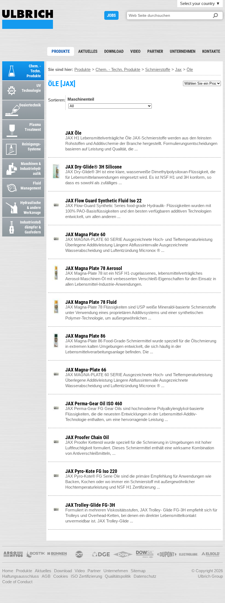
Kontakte (211, 51)
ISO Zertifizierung (86, 576)
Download (113, 51)
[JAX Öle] (218, 132)
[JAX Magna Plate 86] (218, 334)
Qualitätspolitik (118, 576)
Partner (155, 51)
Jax (178, 69)
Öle (190, 69)
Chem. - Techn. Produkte (117, 69)
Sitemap (138, 570)
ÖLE (27, 19)
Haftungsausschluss (20, 576)
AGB (46, 576)
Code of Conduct (17, 581)
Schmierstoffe (157, 69)
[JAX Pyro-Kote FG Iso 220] (218, 470)
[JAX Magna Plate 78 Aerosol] (218, 267)
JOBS (111, 15)
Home (7, 570)
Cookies (60, 576)
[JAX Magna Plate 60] (218, 233)
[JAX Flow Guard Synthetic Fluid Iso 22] (218, 199)
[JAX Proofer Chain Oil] (218, 436)
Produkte (61, 51)
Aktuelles (87, 51)
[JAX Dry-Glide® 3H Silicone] (218, 165)
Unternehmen (182, 51)
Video (135, 51)
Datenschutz (145, 576)
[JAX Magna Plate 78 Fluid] (218, 301)
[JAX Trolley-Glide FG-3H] (218, 504)
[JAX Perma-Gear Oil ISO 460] (218, 402)
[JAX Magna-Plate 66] (218, 368)
